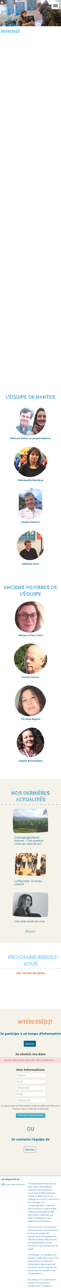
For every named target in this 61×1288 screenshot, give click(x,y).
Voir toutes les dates (30, 973)
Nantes (29, 1044)
